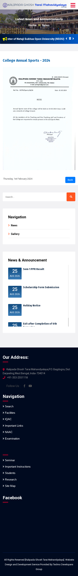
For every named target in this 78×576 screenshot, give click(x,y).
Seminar (9, 460)
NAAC (8, 432)
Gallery (15, 234)
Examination (12, 438)
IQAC (8, 419)
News (46, 25)
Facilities (9, 412)
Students (9, 472)
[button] (73, 5)
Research (10, 479)
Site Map (9, 485)
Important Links (13, 425)
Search (8, 406)
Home (32, 25)
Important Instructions (17, 466)
